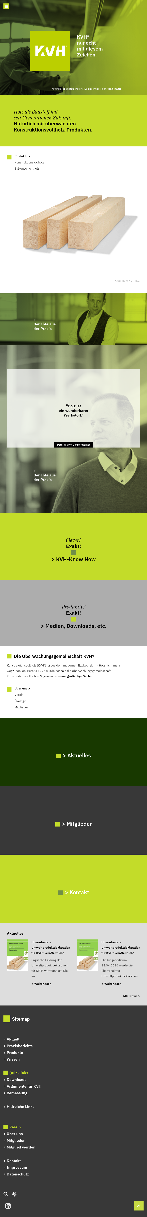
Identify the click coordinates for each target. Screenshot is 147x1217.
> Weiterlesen (41, 984)
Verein (19, 695)
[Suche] (7, 1194)
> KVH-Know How (73, 559)
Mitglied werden (21, 1147)
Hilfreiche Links (20, 1106)
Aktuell (13, 1039)
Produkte (15, 1052)
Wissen (13, 1059)
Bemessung (17, 1092)
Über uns (15, 1133)
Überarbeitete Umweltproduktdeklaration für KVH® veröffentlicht (50, 947)
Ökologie (20, 701)
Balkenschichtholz (27, 168)
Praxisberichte (20, 1045)
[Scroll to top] (139, 1205)
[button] (6, 6)
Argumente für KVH (24, 1086)
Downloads (16, 1079)
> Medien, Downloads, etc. (73, 625)
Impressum (17, 1167)
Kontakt (14, 1160)
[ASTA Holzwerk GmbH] (73, 319)
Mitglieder (21, 707)
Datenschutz (18, 1174)
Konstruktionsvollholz (29, 162)
